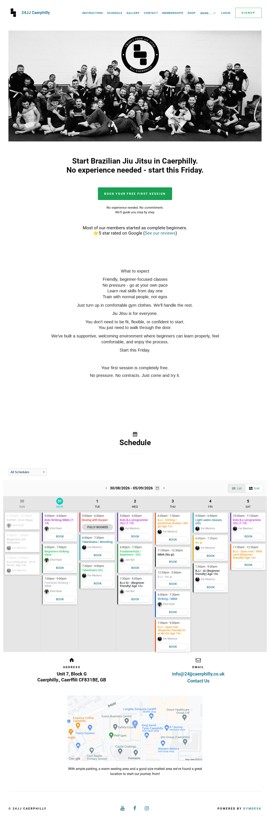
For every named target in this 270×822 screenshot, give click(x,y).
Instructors (92, 13)
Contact (151, 13)
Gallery (133, 13)
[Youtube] (122, 808)
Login (225, 13)
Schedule (114, 13)
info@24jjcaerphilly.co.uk (198, 674)
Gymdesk (252, 808)
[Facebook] (135, 808)
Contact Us (198, 681)
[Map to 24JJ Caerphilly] (135, 728)
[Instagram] (147, 808)
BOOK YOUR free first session (135, 193)
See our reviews (160, 233)
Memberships (172, 13)
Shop (192, 13)
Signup (248, 12)
